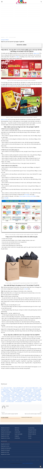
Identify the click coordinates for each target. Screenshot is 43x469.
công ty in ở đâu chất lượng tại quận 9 (16, 389)
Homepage (3, 37)
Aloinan (23, 463)
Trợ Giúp (29, 438)
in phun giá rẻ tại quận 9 (27, 397)
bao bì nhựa (26, 194)
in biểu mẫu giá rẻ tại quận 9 (17, 391)
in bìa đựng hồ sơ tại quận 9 (6, 391)
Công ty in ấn (36, 53)
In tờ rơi (2, 9)
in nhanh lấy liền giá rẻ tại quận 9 (9, 396)
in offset (17, 56)
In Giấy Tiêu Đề (30, 5)
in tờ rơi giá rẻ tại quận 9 (21, 400)
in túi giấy (6, 197)
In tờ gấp (2, 7)
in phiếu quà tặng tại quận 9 (16, 397)
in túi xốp (28, 196)
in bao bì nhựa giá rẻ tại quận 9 (26, 390)
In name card (30, 9)
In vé (2, 17)
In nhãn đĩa (30, 11)
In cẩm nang (3, 31)
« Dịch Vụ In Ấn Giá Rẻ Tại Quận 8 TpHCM (9, 413)
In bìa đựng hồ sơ (4, 27)
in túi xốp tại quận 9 (18, 401)
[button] (21, 69)
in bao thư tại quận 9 (36, 390)
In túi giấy (2, 11)
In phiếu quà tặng (17, 5)
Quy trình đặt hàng (31, 427)
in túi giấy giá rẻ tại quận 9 (31, 400)
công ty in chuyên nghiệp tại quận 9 (32, 387)
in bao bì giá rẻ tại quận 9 (15, 390)
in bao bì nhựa (22, 196)
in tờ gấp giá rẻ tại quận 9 (11, 400)
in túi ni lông (32, 196)
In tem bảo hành (17, 13)
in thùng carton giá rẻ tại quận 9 (28, 399)
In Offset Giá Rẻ (31, 15)
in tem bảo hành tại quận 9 (5, 399)
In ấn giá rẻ (16, 17)
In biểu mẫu (3, 29)
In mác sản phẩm (31, 7)
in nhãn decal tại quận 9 (29, 395)
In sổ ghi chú (17, 11)
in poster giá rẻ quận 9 (36, 397)
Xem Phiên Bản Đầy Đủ (29, 463)
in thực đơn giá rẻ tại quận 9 (17, 399)
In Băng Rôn (17, 436)
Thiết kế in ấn (17, 427)
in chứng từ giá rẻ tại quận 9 (21, 392)
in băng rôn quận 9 (6, 390)
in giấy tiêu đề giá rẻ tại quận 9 (23, 394)
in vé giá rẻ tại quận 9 (27, 401)
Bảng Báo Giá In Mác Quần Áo (6, 448)
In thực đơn (3, 5)
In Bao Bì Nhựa (17, 438)
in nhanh (26, 288)
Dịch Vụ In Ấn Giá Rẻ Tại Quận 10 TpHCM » (33, 413)
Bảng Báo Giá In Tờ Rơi (5, 436)
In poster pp (17, 7)
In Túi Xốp (3, 15)
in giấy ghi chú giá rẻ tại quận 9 (11, 394)
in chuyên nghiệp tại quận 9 (32, 392)
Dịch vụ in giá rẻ (4, 119)
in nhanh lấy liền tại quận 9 (20, 396)
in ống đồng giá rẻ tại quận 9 (32, 396)
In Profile (16, 9)
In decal (2, 33)
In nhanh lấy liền (31, 13)
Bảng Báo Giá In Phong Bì (5, 450)
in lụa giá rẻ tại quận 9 (6, 395)
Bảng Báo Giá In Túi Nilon (5, 438)
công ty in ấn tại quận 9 (8, 387)
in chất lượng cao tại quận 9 (10, 392)
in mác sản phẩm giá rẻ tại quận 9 (17, 395)
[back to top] (40, 466)
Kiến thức (29, 436)
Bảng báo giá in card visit (5, 446)
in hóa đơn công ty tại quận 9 (35, 394)
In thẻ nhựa (16, 15)
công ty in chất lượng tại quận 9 (18, 387)
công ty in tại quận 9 (28, 389)
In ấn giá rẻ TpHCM (12, 37)
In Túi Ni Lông (3, 13)
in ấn (7, 37)
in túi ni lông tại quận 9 (10, 401)
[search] (41, 1)
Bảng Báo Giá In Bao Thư (5, 427)
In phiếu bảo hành (31, 17)
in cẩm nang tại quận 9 (28, 391)
